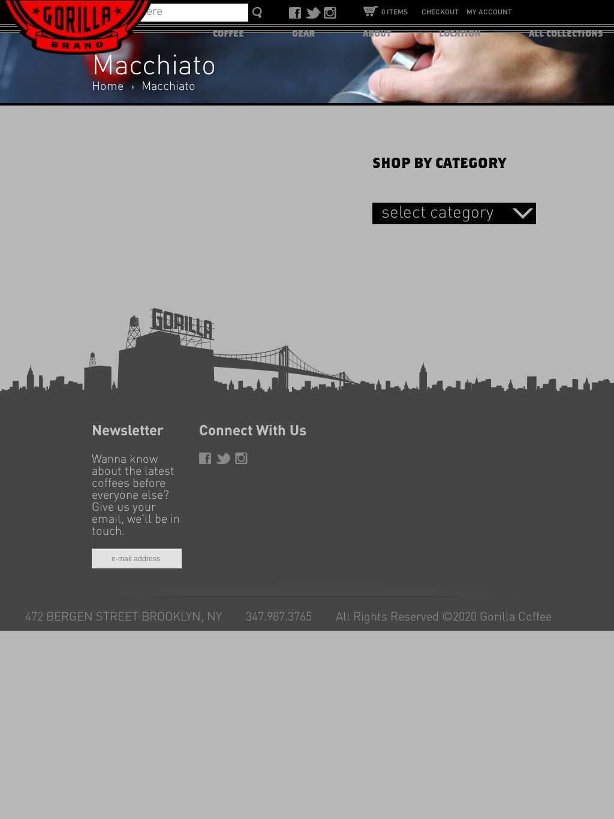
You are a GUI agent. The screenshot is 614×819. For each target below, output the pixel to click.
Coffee (228, 33)
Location (460, 33)
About (377, 33)
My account (489, 12)
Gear (303, 33)
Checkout (440, 12)
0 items (394, 12)
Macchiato (168, 87)
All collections (566, 33)
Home (108, 87)
